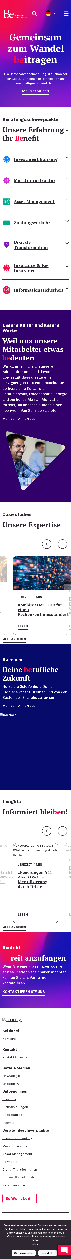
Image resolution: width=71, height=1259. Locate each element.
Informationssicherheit (20, 1177)
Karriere (9, 1039)
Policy (34, 1244)
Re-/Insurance (13, 1185)
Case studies (12, 1115)
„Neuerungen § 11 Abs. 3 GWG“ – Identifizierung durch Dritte (35, 879)
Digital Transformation (19, 1169)
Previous (46, 544)
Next (62, 544)
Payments (9, 1162)
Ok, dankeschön (23, 1253)
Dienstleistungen (15, 1107)
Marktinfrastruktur (17, 1146)
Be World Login (20, 1198)
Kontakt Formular (15, 1057)
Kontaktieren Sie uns (23, 991)
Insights (8, 1122)
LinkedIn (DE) (12, 1076)
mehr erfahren (35, 91)
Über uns (9, 1099)
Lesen (23, 626)
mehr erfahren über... (21, 419)
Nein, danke (47, 1253)
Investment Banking (17, 1138)
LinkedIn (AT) (12, 1084)
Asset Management (17, 1154)
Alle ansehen (14, 639)
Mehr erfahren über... (21, 706)
